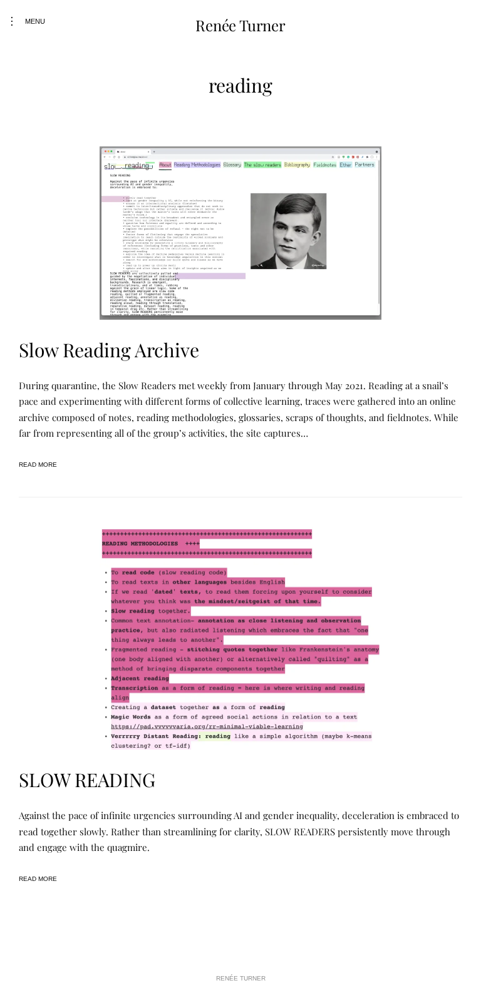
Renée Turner (240, 25)
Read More (38, 464)
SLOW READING (87, 779)
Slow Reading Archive (109, 349)
